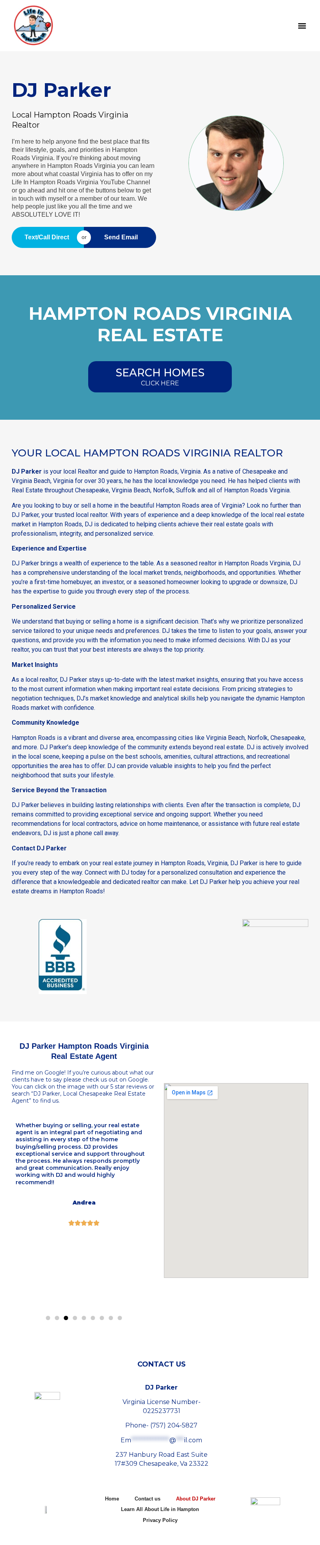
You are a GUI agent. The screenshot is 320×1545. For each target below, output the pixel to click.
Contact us (147, 1499)
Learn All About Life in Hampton (160, 1509)
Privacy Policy (160, 1520)
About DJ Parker (195, 1499)
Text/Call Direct (47, 237)
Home (112, 1499)
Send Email (121, 237)
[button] (301, 25)
